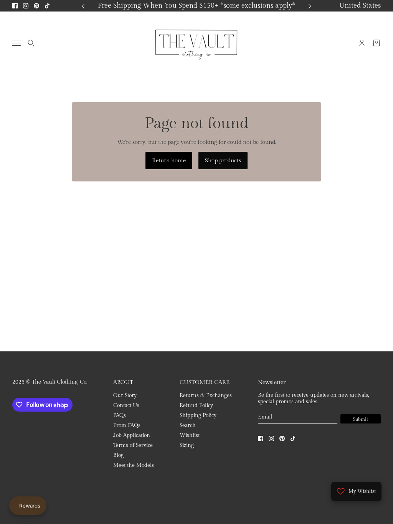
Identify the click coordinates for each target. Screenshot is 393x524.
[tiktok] (47, 6)
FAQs (119, 415)
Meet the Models (133, 465)
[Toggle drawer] (16, 43)
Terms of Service (133, 445)
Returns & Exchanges (206, 395)
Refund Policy (196, 405)
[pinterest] (36, 6)
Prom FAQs (126, 425)
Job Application (131, 435)
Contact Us (126, 405)
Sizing (187, 445)
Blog (118, 455)
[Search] (31, 43)
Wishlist (190, 435)
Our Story (125, 395)
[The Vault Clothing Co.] (196, 43)
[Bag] (376, 43)
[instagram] (25, 6)
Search (188, 425)
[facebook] (15, 6)
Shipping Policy (198, 415)
